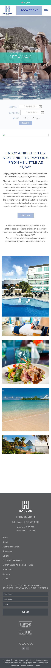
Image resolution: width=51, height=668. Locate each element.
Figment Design (34, 665)
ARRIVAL (13, 107)
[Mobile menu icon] (46, 10)
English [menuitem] (27, 2)
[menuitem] (25, 2)
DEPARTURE (14, 113)
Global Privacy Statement (38, 660)
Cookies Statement (11, 663)
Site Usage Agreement (27, 663)
